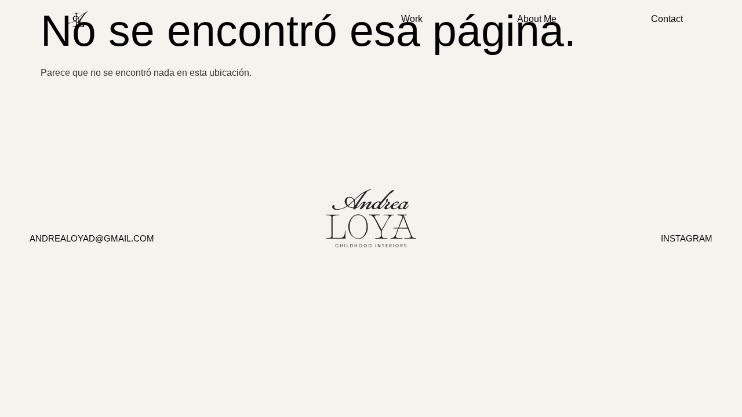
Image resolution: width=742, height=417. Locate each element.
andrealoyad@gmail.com (92, 238)
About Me (536, 19)
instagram (686, 238)
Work (412, 19)
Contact (667, 19)
